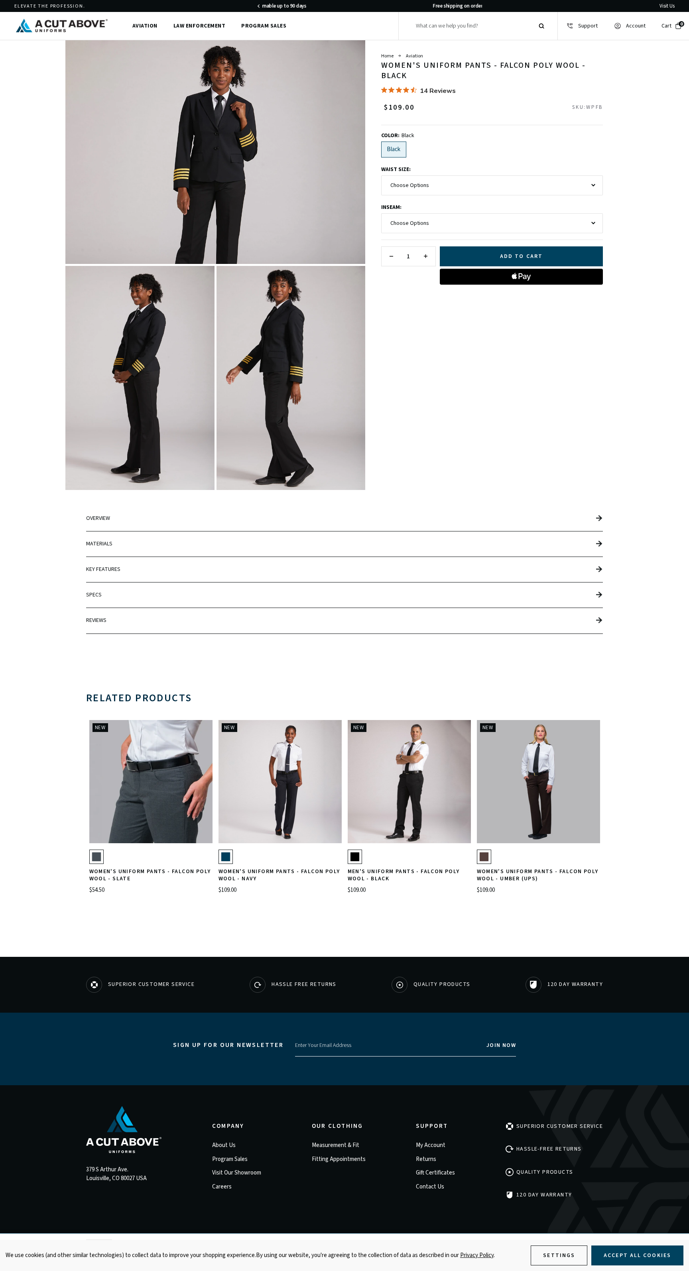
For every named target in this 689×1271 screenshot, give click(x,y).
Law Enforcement (199, 26)
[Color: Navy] (226, 857)
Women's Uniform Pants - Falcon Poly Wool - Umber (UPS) (537, 875)
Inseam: (391, 207)
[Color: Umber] (484, 857)
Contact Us (430, 1186)
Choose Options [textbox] (409, 185)
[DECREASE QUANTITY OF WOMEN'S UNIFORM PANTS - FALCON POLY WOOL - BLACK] (391, 256)
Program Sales (263, 26)
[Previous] (258, 6)
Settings (559, 1255)
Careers (222, 1186)
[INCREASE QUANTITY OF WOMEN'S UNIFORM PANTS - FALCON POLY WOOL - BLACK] (425, 256)
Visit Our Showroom (236, 1173)
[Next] (486, 6)
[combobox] (492, 185)
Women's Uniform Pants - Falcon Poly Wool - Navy (279, 875)
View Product (152, 795)
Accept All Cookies (637, 1255)
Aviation (144, 26)
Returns (426, 1159)
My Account (430, 1145)
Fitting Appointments (339, 1159)
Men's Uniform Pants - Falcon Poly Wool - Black (404, 875)
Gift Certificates (435, 1173)
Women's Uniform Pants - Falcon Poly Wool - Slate (150, 875)
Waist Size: (396, 169)
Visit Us (667, 6)
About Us (224, 1145)
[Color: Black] (355, 857)
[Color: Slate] (96, 857)
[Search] (541, 26)
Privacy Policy (477, 1255)
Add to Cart (152, 818)
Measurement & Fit (335, 1145)
